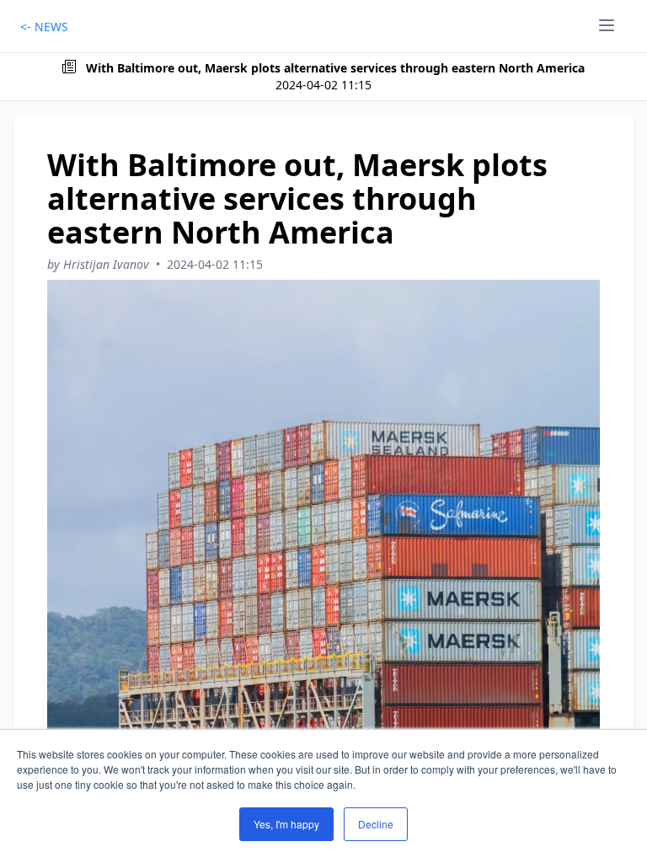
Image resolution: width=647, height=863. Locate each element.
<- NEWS (44, 27)
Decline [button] (375, 824)
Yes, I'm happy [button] (286, 824)
